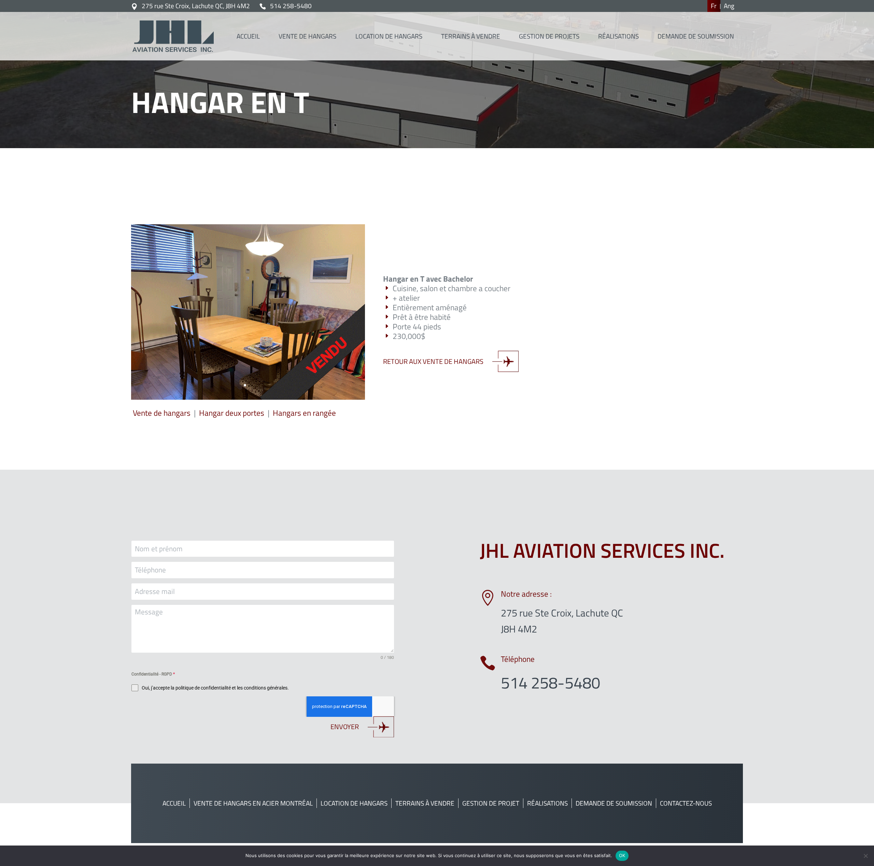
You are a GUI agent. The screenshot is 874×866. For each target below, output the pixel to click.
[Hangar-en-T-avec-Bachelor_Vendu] (248, 397)
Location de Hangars (354, 803)
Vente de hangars (162, 413)
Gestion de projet (490, 803)
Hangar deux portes (231, 413)
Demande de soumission (614, 803)
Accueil (174, 803)
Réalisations (547, 803)
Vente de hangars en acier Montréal (253, 803)
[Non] (865, 855)
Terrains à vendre (424, 803)
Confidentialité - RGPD (153, 674)
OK (622, 855)
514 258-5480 (291, 6)
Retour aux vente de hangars (433, 361)
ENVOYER (344, 727)
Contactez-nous (686, 803)
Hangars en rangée (304, 413)
